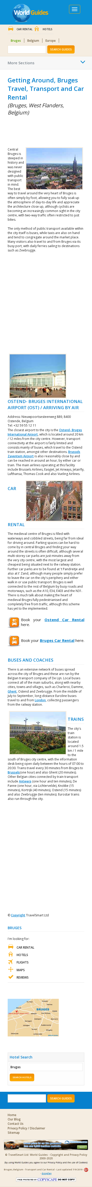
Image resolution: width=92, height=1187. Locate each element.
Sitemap (14, 1132)
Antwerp (25, 781)
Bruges (16, 40)
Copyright (18, 915)
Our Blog (14, 1119)
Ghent (12, 691)
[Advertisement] (33, 130)
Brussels (14, 772)
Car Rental (24, 29)
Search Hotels (22, 1077)
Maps (21, 970)
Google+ (47, 1173)
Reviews (23, 977)
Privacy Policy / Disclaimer (26, 1128)
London (40, 700)
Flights (23, 962)
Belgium (33, 40)
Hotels (47, 29)
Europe (50, 40)
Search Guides (61, 49)
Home (12, 1115)
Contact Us (16, 1123)
